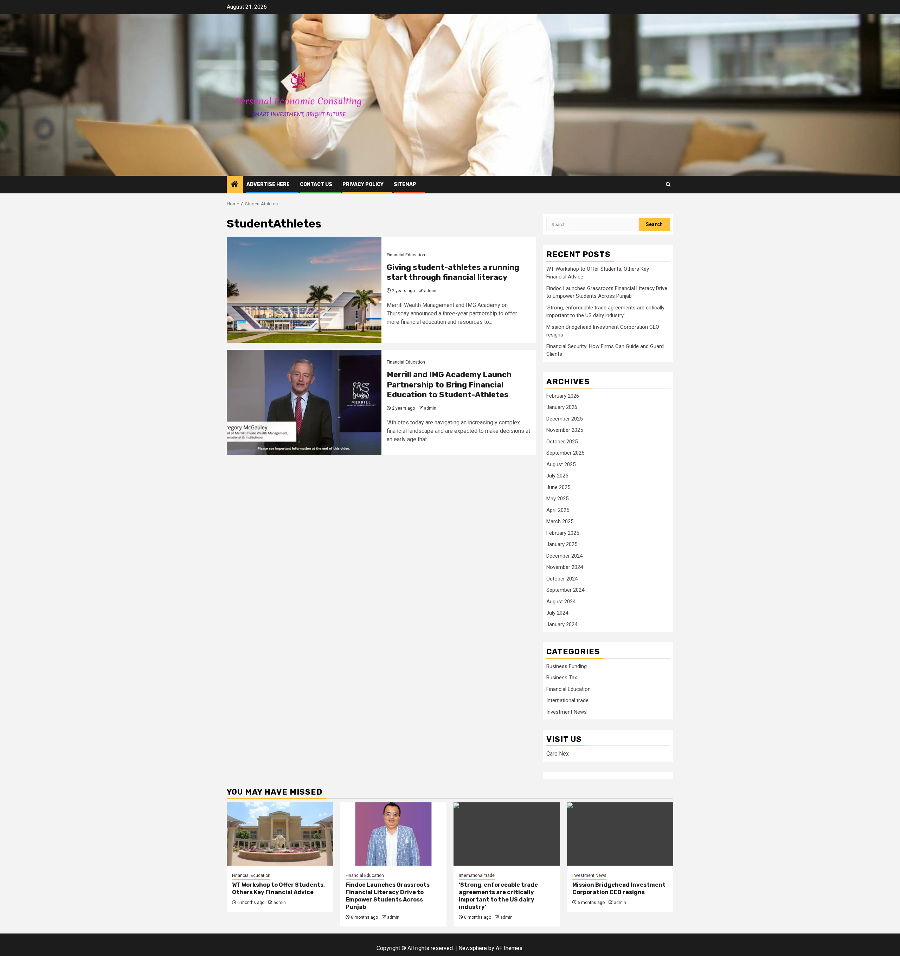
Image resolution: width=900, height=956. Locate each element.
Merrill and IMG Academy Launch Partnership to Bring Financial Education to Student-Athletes (449, 384)
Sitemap (405, 184)
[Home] (235, 185)
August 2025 (561, 464)
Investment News (566, 712)
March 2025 (559, 521)
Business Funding (566, 666)
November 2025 (564, 430)
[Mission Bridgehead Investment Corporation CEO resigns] (620, 834)
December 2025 (564, 419)
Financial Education (406, 254)
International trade (567, 700)
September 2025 (565, 453)
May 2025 (557, 498)
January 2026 (561, 407)
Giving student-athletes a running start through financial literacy (453, 272)
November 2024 (564, 567)
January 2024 (561, 624)
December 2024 (564, 556)
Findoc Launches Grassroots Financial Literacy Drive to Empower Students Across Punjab (388, 895)
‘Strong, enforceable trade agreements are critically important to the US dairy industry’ (498, 895)
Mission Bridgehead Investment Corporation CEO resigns (619, 888)
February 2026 (562, 396)
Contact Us (316, 184)
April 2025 (557, 510)
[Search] (668, 184)
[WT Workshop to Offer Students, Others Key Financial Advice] (280, 834)
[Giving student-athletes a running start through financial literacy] (304, 290)
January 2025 (561, 544)
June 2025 (558, 487)
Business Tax (561, 677)
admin (430, 290)
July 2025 (557, 476)
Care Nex (557, 753)
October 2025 (562, 441)
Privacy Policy (363, 184)
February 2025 (562, 533)
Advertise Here (268, 184)
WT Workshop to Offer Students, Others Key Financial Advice (278, 888)
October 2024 (562, 579)
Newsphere (472, 948)
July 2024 (557, 613)
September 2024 (565, 590)
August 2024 (561, 601)
